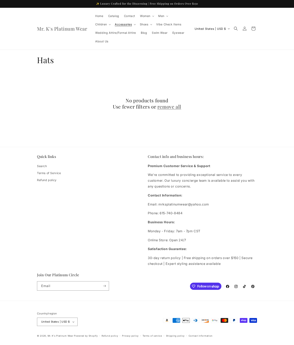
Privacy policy (130, 335)
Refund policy (47, 180)
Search (42, 166)
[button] (147, 16)
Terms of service (152, 335)
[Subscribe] (104, 286)
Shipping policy (175, 335)
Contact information (201, 335)
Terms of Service (49, 173)
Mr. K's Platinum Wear (61, 335)
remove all (169, 107)
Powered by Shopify (86, 335)
